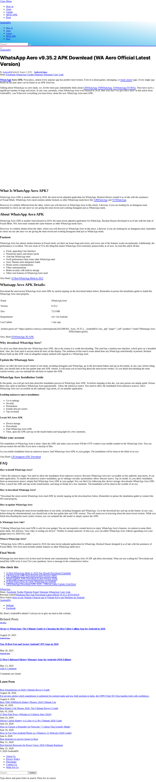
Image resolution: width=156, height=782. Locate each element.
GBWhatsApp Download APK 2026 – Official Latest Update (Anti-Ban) (41, 584)
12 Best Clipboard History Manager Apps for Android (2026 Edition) (35, 659)
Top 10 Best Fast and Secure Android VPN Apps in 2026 (29, 644)
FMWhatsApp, (105, 87)
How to (9, 6)
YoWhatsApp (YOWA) (124, 87)
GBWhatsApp (90, 87)
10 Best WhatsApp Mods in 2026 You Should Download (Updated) (38, 573)
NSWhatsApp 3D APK (22, 336)
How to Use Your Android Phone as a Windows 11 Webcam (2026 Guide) (36, 733)
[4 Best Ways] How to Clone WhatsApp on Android (31, 581)
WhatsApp (5, 79)
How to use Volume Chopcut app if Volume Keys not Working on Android (48, 597)
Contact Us (11, 764)
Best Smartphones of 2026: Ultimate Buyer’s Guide (25, 690)
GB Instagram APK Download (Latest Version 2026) (31, 576)
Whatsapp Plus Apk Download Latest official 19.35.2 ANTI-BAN (47, 594)
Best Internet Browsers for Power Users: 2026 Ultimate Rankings (31, 745)
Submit (32, 773)
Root (8, 17)
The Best (3, 623)
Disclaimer (11, 762)
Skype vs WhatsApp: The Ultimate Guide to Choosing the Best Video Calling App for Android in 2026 (52, 628)
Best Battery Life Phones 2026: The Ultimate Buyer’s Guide (29, 708)
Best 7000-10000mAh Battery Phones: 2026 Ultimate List (28, 702)
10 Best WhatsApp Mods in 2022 (27, 278)
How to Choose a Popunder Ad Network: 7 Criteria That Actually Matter (35, 726)
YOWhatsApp (119, 200)
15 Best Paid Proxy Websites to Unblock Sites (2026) (25, 714)
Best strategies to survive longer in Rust (19, 739)
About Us (11, 756)
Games (9, 12)
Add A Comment (8, 668)
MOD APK (11, 14)
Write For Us (12, 767)
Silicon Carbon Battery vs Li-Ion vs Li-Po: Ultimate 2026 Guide (31, 720)
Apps (8, 9)
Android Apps (40, 72)
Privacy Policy (13, 759)
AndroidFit (7, 72)
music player (126, 79)
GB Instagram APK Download (26, 456)
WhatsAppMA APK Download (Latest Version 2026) (31, 578)
